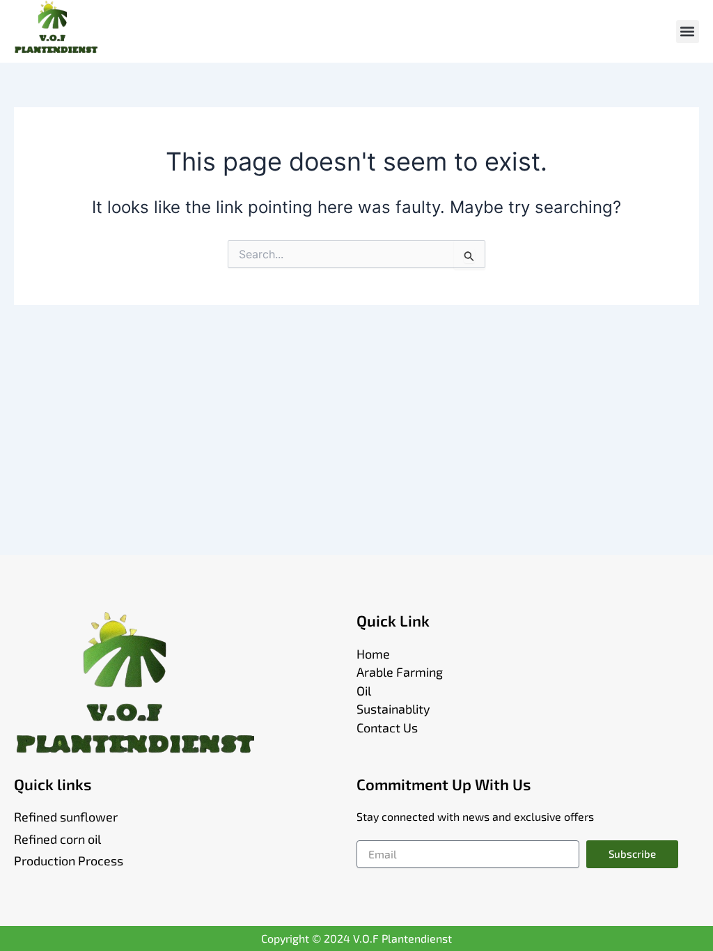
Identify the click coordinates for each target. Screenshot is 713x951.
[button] (687, 31)
